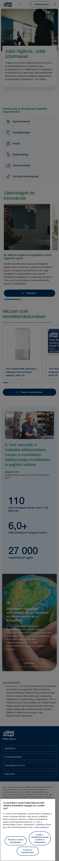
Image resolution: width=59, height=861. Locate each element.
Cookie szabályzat (41, 827)
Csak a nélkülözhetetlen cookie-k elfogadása (40, 838)
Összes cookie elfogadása (15, 840)
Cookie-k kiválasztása (27, 851)
